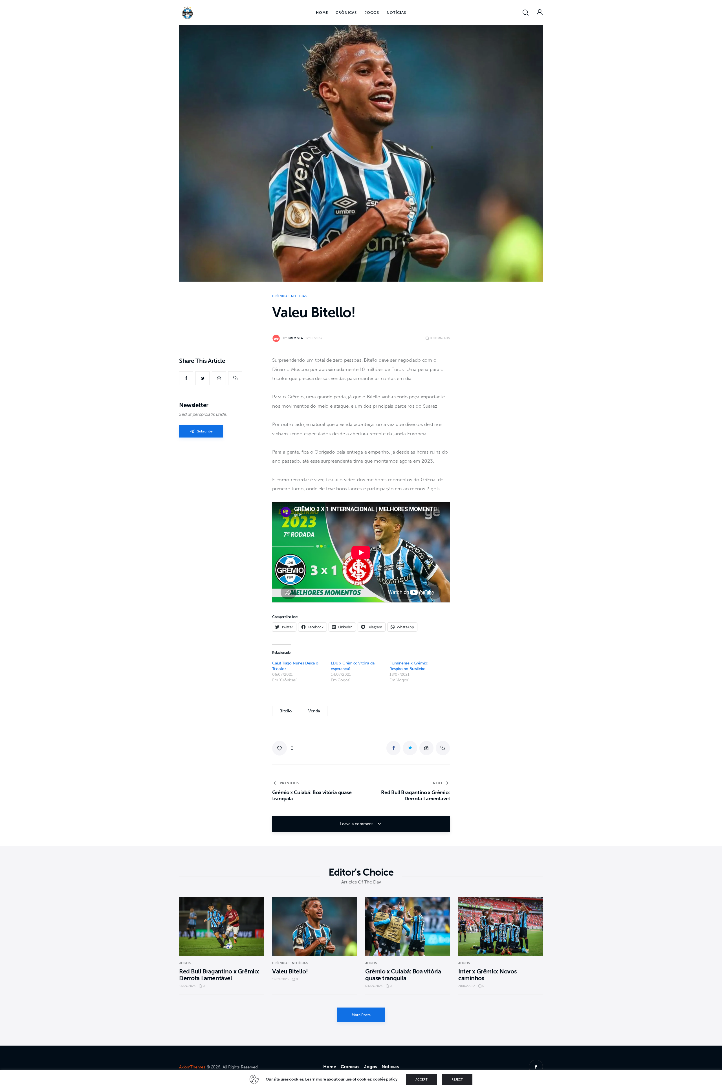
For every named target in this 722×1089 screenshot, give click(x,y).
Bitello (285, 711)
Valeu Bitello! (290, 971)
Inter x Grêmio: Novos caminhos (487, 975)
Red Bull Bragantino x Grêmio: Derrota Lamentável (219, 975)
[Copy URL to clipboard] (235, 378)
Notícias (299, 296)
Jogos (185, 963)
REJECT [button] (457, 1079)
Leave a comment (357, 823)
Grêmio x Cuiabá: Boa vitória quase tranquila (403, 975)
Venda (314, 711)
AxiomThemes (192, 1067)
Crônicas (280, 296)
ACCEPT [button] (421, 1079)
